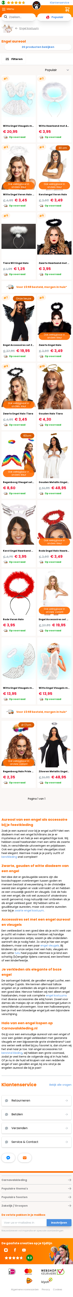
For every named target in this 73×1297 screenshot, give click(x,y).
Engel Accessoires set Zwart (20, 345)
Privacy (46, 1289)
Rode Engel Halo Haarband (55, 550)
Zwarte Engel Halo (50, 345)
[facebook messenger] (8, 1157)
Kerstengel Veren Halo (53, 194)
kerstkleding (9, 857)
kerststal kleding (11, 1053)
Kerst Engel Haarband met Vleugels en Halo (30, 550)
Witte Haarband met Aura (55, 125)
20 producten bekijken (38, 47)
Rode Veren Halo (13, 619)
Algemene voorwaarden (25, 1289)
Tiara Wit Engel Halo (16, 263)
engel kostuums (56, 995)
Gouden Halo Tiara (51, 413)
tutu (17, 953)
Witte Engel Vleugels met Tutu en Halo (27, 125)
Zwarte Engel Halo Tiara (18, 413)
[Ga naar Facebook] (15, 1250)
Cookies (57, 1289)
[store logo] (36, 6)
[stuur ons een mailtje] (24, 1157)
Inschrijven (59, 1223)
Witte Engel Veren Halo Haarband (24, 194)
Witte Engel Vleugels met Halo (22, 687)
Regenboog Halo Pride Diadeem (23, 771)
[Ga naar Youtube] (24, 1250)
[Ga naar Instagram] (6, 1250)
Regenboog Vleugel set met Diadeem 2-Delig (31, 482)
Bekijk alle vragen (60, 1085)
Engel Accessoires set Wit (55, 619)
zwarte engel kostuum (29, 910)
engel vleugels (49, 945)
